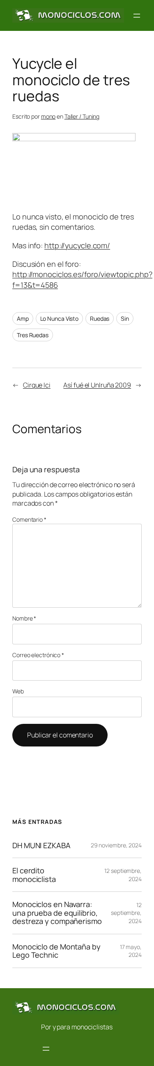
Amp (23, 318)
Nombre (24, 618)
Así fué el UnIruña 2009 (97, 385)
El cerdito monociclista (34, 874)
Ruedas (99, 318)
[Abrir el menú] (137, 16)
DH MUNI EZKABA (41, 845)
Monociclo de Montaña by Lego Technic (56, 950)
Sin (125, 318)
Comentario (29, 519)
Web (18, 691)
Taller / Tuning (82, 116)
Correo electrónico (38, 655)
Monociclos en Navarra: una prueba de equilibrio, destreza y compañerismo (57, 912)
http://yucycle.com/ (77, 245)
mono (48, 116)
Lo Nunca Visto (59, 318)
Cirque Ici (37, 385)
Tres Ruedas (32, 335)
